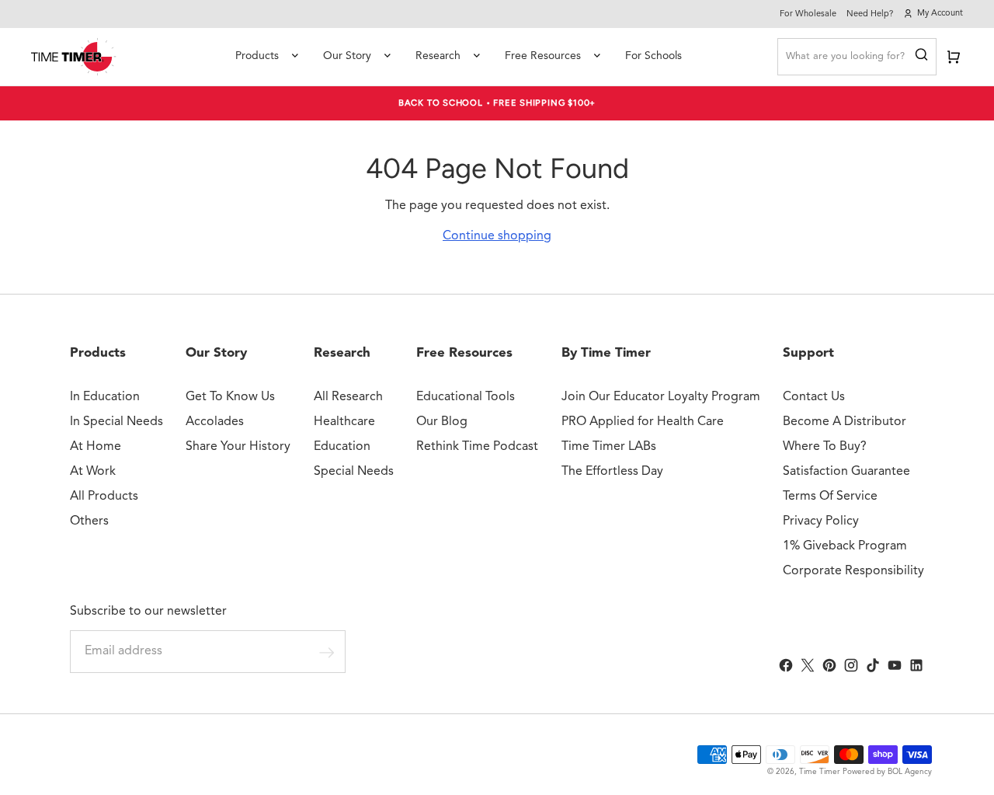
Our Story (347, 56)
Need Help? (869, 14)
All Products (104, 496)
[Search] (921, 56)
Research (438, 56)
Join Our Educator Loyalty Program (660, 397)
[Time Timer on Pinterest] (829, 665)
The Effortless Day (612, 471)
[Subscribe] (326, 652)
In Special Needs (116, 422)
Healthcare (344, 422)
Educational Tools (465, 397)
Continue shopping (497, 236)
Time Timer (819, 772)
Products (257, 56)
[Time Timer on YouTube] (894, 665)
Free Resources (543, 56)
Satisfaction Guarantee (846, 471)
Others (89, 521)
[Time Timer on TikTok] (873, 665)
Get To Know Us (230, 397)
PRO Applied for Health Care (642, 422)
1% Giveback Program (845, 546)
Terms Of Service (830, 496)
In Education (105, 397)
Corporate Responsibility (853, 571)
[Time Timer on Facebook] (786, 665)
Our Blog (441, 422)
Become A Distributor (844, 422)
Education (342, 447)
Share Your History (238, 447)
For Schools (653, 56)
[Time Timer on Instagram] (851, 665)
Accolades (215, 422)
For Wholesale (808, 14)
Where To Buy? (825, 447)
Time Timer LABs (608, 447)
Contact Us (814, 397)
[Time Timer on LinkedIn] (916, 665)
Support (808, 353)
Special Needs (354, 471)
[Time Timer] (73, 56)
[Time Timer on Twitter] (807, 665)
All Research (348, 397)
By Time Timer (606, 353)
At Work (93, 471)
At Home (95, 447)
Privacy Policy (821, 521)
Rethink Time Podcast (477, 447)
